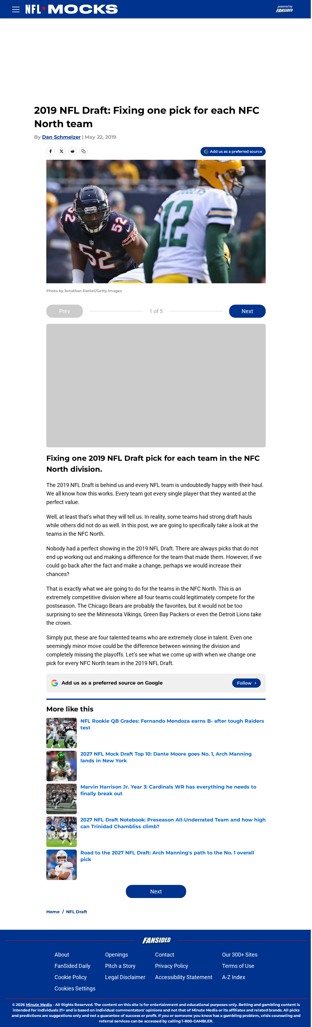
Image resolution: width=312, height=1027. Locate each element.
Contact (164, 954)
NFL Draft (76, 911)
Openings (116, 954)
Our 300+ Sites (239, 954)
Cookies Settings (75, 988)
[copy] (83, 151)
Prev (64, 311)
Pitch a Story (120, 966)
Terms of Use (238, 966)
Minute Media (39, 1004)
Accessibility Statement (183, 977)
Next (247, 311)
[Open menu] (16, 9)
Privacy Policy (171, 966)
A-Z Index (233, 977)
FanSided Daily (72, 966)
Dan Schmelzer (61, 137)
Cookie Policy (71, 977)
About (62, 954)
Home (53, 911)
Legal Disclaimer (125, 977)
